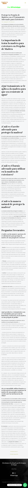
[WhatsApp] (15, 473)
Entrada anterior (14, 451)
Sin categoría (5, 21)
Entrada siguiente (14, 454)
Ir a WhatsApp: (14, 7)
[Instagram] (13, 473)
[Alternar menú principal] (25, 2)
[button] (25, 485)
